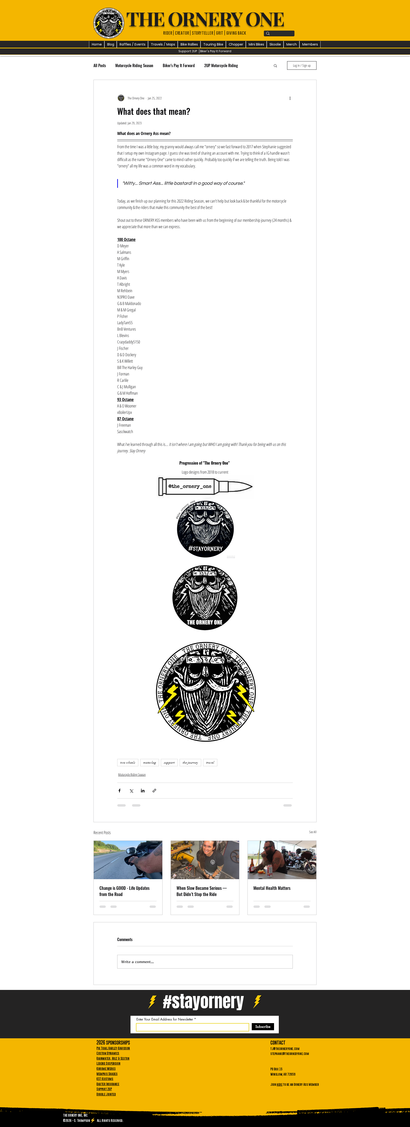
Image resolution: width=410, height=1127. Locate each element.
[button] (132, 44)
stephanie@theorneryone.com (289, 1060)
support (169, 766)
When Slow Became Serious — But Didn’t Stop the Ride (202, 894)
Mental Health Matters (271, 891)
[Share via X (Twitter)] (131, 794)
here (279, 1091)
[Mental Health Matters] (282, 863)
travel (210, 766)
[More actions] (290, 98)
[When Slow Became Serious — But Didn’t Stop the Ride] (205, 863)
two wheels (127, 766)
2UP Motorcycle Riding (221, 65)
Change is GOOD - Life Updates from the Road (124, 894)
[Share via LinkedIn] (142, 794)
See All (313, 835)
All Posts (99, 65)
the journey (190, 766)
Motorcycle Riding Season (134, 65)
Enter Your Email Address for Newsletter (164, 1026)
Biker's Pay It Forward (179, 65)
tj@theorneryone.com (284, 1056)
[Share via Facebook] (119, 794)
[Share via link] (154, 794)
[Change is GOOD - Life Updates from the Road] (128, 863)
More (251, 65)
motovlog (149, 766)
